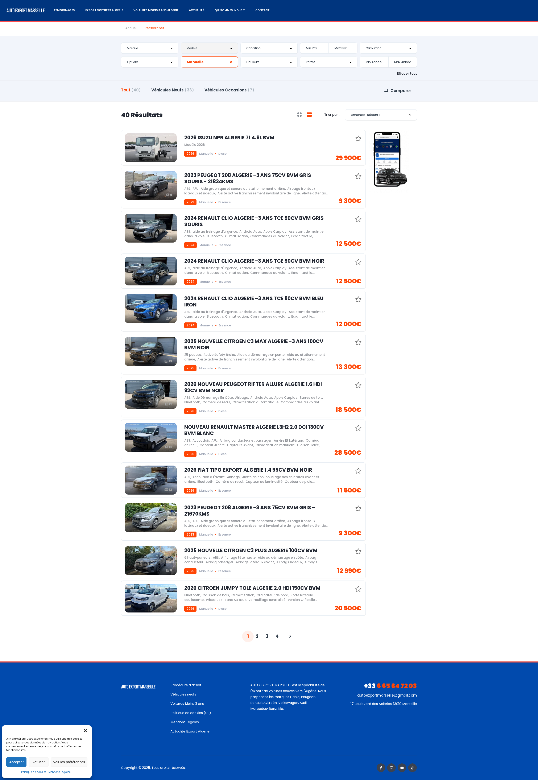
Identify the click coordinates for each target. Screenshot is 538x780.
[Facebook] (381, 767)
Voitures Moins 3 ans (187, 703)
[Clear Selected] (231, 61)
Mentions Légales (60, 772)
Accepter (16, 762)
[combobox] (149, 48)
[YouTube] (402, 767)
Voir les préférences (69, 762)
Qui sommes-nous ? (230, 10)
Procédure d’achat (186, 685)
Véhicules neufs (183, 694)
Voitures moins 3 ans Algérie (155, 10)
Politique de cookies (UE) (190, 712)
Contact (262, 10)
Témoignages (64, 10)
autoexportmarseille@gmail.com (387, 695)
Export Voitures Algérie (104, 10)
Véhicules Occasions (229, 90)
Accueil (131, 28)
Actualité (196, 10)
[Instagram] (391, 767)
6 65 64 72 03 (390, 685)
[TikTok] (412, 767)
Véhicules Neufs (172, 90)
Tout (131, 90)
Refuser (39, 762)
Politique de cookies (33, 772)
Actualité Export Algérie (190, 731)
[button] (85, 731)
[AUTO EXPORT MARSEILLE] (25, 10)
